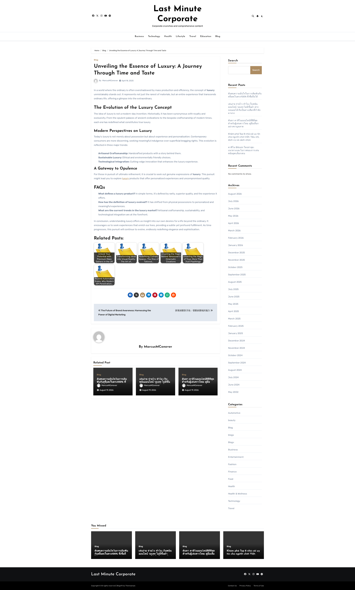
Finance (232, 471)
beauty (232, 420)
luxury (125, 178)
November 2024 (236, 348)
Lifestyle (180, 36)
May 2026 (233, 216)
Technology (154, 36)
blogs (231, 435)
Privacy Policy (245, 586)
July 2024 (233, 377)
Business (139, 36)
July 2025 (233, 289)
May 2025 (233, 304)
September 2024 (237, 362)
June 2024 (234, 384)
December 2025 (236, 252)
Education (205, 36)
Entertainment (236, 457)
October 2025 (235, 267)
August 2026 (235, 194)
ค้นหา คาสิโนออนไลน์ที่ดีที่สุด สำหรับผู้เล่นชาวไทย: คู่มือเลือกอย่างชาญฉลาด (198, 382)
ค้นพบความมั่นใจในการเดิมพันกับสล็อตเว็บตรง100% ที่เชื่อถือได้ (112, 382)
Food (230, 479)
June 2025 (234, 296)
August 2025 (235, 282)
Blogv (231, 442)
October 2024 (235, 355)
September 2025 (237, 274)
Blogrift (120, 586)
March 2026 (234, 230)
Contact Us (232, 586)
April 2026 (233, 223)
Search (233, 60)
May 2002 (233, 392)
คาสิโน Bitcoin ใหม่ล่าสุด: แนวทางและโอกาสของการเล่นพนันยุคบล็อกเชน (243, 150)
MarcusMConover (110, 80)
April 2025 (233, 311)
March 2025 (234, 318)
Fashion (232, 464)
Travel (192, 36)
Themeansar (130, 586)
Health (168, 36)
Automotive (234, 413)
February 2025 (236, 326)
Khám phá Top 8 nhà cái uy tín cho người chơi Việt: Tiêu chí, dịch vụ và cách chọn (244, 137)
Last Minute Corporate (113, 574)
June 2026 (234, 208)
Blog (217, 36)
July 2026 (233, 201)
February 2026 (236, 238)
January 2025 (235, 333)
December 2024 (236, 340)
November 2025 (236, 260)
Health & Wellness (237, 493)
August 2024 (235, 370)
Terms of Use (259, 586)
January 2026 (235, 245)
